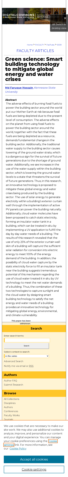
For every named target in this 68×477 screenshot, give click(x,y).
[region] (34, 448)
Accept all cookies (34, 459)
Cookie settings (34, 469)
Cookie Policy (18, 448)
